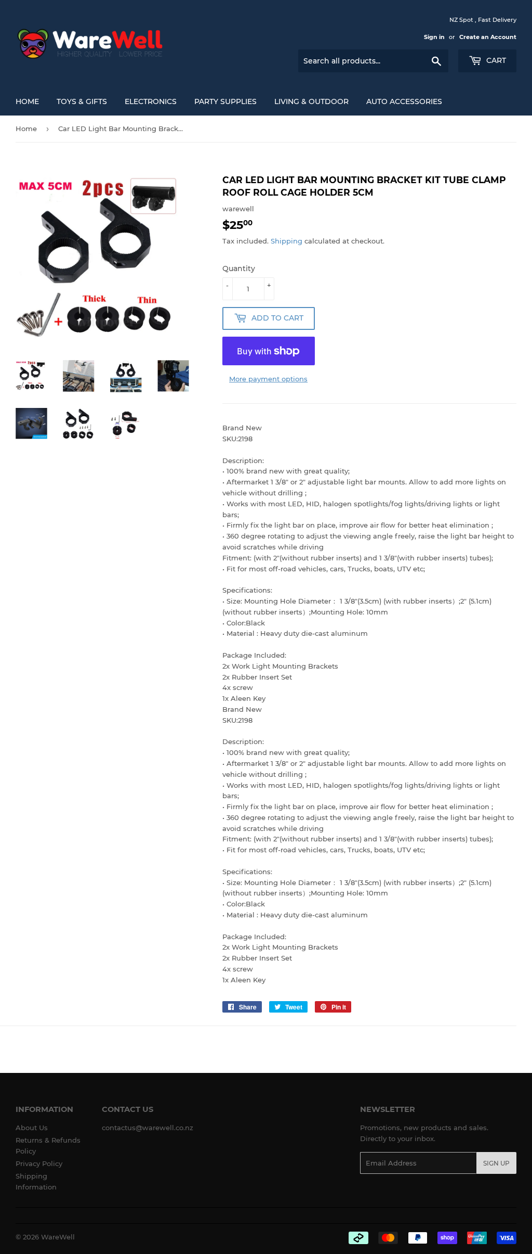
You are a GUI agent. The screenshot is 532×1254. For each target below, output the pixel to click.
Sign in (434, 37)
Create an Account (487, 37)
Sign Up (496, 1163)
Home (27, 101)
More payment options (268, 379)
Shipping (286, 241)
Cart (495, 60)
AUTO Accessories (404, 101)
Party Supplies (225, 101)
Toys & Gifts (82, 101)
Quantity (238, 268)
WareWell (58, 1237)
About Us (32, 1127)
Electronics (151, 101)
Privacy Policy (39, 1163)
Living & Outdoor (311, 101)
